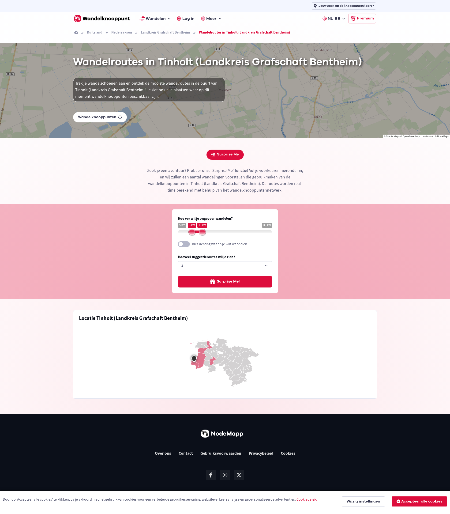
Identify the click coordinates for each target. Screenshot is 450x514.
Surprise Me (228, 154)
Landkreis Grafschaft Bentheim (165, 32)
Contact (186, 453)
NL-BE (334, 18)
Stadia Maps (393, 136)
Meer (211, 18)
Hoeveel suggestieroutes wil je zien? (206, 257)
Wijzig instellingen (363, 501)
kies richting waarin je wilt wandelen (219, 244)
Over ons (163, 453)
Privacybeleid (261, 453)
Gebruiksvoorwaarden (220, 453)
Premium (365, 18)
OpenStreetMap (411, 136)
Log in (188, 18)
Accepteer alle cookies (421, 501)
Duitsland (94, 32)
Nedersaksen (121, 32)
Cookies (288, 453)
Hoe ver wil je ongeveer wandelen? (205, 218)
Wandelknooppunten (97, 117)
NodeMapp (443, 136)
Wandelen (156, 18)
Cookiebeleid (306, 499)
